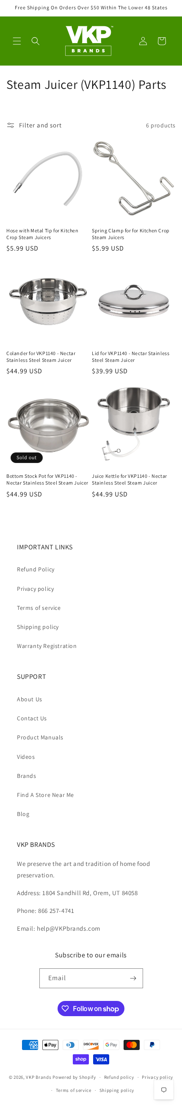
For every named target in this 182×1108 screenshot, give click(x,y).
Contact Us (32, 718)
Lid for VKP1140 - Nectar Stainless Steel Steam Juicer (130, 356)
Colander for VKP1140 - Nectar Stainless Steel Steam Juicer (40, 356)
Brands (26, 776)
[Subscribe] (133, 978)
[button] (17, 41)
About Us (29, 699)
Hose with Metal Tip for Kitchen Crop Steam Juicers (42, 233)
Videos (26, 757)
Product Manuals (40, 737)
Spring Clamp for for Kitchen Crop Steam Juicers (131, 233)
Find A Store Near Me (45, 795)
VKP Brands (38, 1077)
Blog (23, 814)
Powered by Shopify (74, 1077)
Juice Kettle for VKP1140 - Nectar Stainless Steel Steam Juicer (129, 479)
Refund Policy (36, 569)
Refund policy (119, 1077)
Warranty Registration (47, 646)
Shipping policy (38, 627)
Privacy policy (35, 589)
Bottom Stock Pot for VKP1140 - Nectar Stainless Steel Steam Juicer (47, 479)
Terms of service (39, 608)
